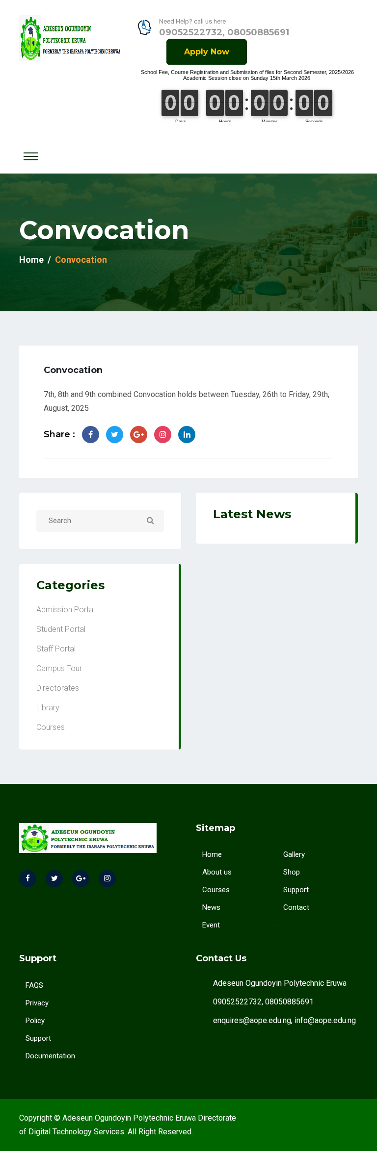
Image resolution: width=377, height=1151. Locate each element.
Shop (291, 872)
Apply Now (206, 51)
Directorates (57, 688)
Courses (50, 727)
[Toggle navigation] (31, 156)
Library (47, 707)
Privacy (37, 1003)
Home (31, 259)
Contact (296, 907)
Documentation (50, 1055)
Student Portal (60, 629)
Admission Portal (65, 609)
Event (211, 925)
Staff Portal (56, 648)
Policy (35, 1020)
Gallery (294, 854)
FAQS (34, 985)
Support (296, 889)
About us (217, 872)
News (211, 907)
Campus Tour (59, 668)
